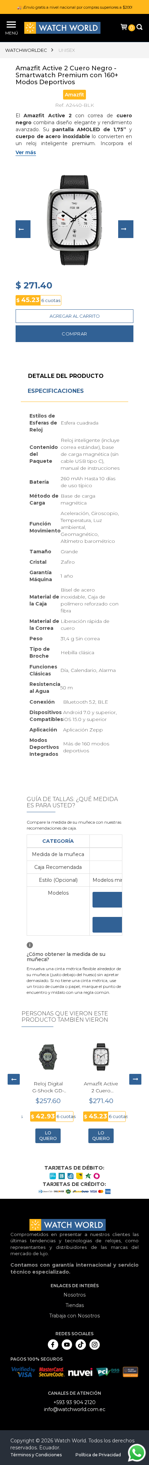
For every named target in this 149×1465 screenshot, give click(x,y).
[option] (48, 1091)
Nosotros (74, 1295)
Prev (23, 229)
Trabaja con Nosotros (74, 1316)
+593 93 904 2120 (74, 1402)
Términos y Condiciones (36, 1454)
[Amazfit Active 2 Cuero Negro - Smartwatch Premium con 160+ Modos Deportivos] (101, 1057)
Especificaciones (56, 391)
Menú (10, 32)
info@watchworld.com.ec (74, 1409)
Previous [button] (14, 1079)
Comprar (74, 333)
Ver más (26, 152)
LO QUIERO (48, 1135)
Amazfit (74, 95)
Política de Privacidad (98, 1454)
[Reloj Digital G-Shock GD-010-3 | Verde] (48, 1057)
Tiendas (74, 1305)
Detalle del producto (66, 376)
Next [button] (135, 1079)
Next (125, 229)
